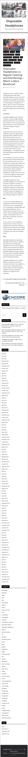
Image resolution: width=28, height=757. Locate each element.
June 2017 (4, 562)
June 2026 (4, 356)
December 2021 (5, 461)
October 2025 (5, 368)
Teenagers (4, 700)
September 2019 (6, 503)
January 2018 (5, 545)
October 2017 (5, 552)
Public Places (5, 669)
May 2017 (4, 564)
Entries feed (4, 729)
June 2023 (4, 427)
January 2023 (5, 434)
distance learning (7, 57)
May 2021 (4, 476)
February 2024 (5, 410)
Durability (4, 637)
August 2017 (5, 557)
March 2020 (4, 498)
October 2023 (5, 417)
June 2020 (4, 493)
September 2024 (6, 393)
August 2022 (5, 447)
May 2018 (4, 535)
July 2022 (4, 449)
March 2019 (4, 518)
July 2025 (4, 373)
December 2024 (5, 388)
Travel (3, 708)
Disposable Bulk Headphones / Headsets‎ (16, 308)
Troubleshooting (6, 710)
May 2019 (4, 513)
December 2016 (5, 577)
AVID (3, 597)
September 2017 (6, 554)
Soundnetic (4, 688)
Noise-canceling (5, 664)
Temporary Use (5, 703)
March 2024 (4, 407)
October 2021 (5, 464)
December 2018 (5, 523)
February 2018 (5, 542)
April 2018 (4, 537)
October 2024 (5, 390)
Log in (3, 726)
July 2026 (4, 353)
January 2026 (5, 363)
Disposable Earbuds (6, 624)
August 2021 (5, 469)
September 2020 (6, 486)
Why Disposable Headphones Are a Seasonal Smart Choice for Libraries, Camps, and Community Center (12, 326)
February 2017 (5, 572)
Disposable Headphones (9, 54)
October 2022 (5, 442)
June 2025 (4, 375)
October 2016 (5, 581)
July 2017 (4, 559)
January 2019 (5, 520)
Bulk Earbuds (5, 602)
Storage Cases (5, 693)
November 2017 (5, 550)
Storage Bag (5, 691)
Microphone (4, 661)
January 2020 (5, 501)
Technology (17, 62)
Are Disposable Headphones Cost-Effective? (15, 284)
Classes (17, 51)
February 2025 (5, 383)
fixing (3, 644)
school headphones (8, 62)
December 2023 (5, 415)
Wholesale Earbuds (6, 718)
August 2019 (5, 505)
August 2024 (5, 395)
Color (3, 612)
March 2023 (4, 432)
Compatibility (5, 617)
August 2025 (5, 371)
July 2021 (4, 471)
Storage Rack (5, 696)
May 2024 (4, 402)
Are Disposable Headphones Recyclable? (14, 279)
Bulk (3, 600)
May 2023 (4, 429)
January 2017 (5, 574)
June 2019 (4, 510)
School (19, 59)
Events (3, 642)
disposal (17, 54)
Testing (3, 705)
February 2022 (5, 456)
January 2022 (5, 459)
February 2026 (5, 361)
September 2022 (6, 444)
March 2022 (4, 454)
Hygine (3, 651)
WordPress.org (5, 734)
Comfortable (5, 615)
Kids (21, 57)
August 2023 (5, 422)
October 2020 (5, 483)
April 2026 (4, 358)
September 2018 (6, 530)
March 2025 (4, 380)
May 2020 (4, 496)
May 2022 (4, 451)
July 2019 (4, 508)
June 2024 (4, 400)
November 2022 (5, 439)
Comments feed (5, 731)
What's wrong (5, 715)
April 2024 (4, 405)
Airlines (3, 595)
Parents (5, 59)
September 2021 (6, 466)
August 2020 (5, 488)
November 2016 (5, 579)
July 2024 (4, 398)
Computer (4, 620)
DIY (2, 634)
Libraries (4, 659)
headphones (16, 57)
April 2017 (4, 567)
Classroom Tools (6, 610)
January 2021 (5, 481)
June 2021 (4, 474)
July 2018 (4, 532)
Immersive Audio (6, 654)
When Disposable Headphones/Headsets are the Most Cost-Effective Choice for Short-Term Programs (13, 331)
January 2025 (5, 385)
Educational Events (6, 639)
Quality (3, 671)
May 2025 (4, 378)
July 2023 (4, 425)
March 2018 (4, 540)
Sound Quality (5, 686)
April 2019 (4, 515)
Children (12, 51)
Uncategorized (7, 65)
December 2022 (5, 437)
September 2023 (6, 420)
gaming (3, 646)
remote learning (12, 59)
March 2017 (4, 569)
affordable (6, 51)
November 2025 (5, 366)
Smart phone (5, 683)
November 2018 (5, 525)
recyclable (4, 673)
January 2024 (5, 412)
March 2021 (4, 478)
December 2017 (5, 547)
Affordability (4, 590)
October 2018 (5, 527)
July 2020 (4, 491)
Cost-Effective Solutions (7, 622)
